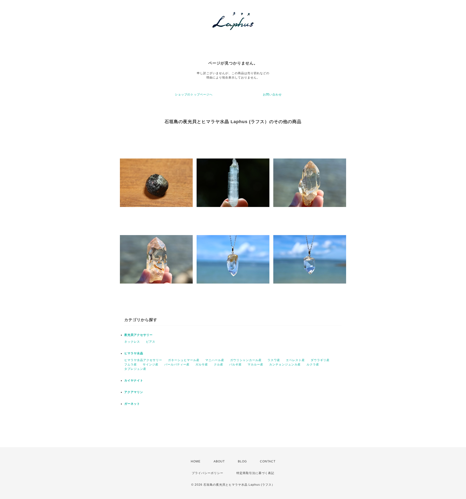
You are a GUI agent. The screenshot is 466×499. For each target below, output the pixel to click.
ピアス (150, 341)
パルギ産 (235, 364)
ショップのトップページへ (194, 94)
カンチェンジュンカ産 (285, 364)
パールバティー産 (177, 364)
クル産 (218, 364)
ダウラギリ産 (320, 360)
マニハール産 (214, 360)
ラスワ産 (273, 360)
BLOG (242, 461)
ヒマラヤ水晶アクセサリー (143, 360)
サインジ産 (150, 364)
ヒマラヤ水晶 (133, 353)
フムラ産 (130, 364)
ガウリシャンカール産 (246, 360)
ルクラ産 (313, 364)
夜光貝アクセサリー (138, 335)
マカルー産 (255, 364)
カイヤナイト (133, 380)
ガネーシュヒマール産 (184, 360)
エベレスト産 (295, 360)
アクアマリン (133, 392)
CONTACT (267, 461)
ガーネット (132, 403)
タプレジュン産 (135, 369)
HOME (195, 461)
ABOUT (219, 461)
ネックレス (132, 341)
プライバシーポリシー (207, 473)
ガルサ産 (201, 364)
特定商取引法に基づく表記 (255, 473)
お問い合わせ (272, 94)
